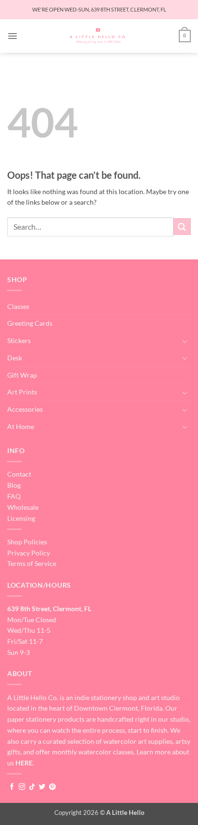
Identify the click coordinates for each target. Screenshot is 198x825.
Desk (14, 358)
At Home (20, 426)
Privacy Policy (28, 553)
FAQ (14, 496)
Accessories (25, 409)
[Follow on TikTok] (32, 787)
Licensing (21, 518)
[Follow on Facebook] (12, 787)
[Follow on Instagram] (22, 787)
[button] (12, 36)
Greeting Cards (29, 323)
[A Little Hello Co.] (98, 36)
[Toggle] (185, 341)
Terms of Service (31, 563)
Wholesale (22, 507)
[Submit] (182, 226)
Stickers (19, 340)
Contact (19, 474)
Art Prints (22, 392)
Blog (14, 485)
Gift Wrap (22, 375)
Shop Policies (27, 542)
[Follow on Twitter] (42, 787)
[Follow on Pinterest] (52, 787)
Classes (18, 306)
